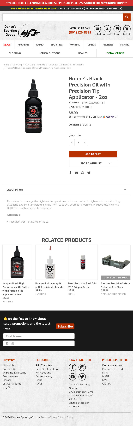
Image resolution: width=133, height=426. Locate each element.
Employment (10, 376)
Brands (83, 53)
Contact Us (9, 369)
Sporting (57, 44)
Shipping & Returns (14, 372)
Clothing (15, 53)
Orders (117, 31)
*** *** (66, 2)
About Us (8, 365)
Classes (6, 379)
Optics (91, 44)
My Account (43, 372)
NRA (105, 372)
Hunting (75, 44)
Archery (108, 44)
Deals (7, 44)
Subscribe (65, 326)
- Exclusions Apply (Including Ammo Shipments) (66, 8)
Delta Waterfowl (112, 365)
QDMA (106, 383)
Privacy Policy (65, 417)
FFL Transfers (44, 365)
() (127, 31)
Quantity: (75, 135)
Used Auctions (115, 53)
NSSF (105, 376)
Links (39, 379)
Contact (97, 31)
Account (107, 31)
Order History (44, 376)
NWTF (106, 379)
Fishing (124, 44)
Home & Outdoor (49, 53)
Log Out (7, 387)
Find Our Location (47, 369)
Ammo (40, 44)
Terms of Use (48, 417)
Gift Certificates (11, 383)
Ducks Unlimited (112, 369)
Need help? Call (80, 30)
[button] (93, 116)
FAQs (39, 383)
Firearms (23, 44)
